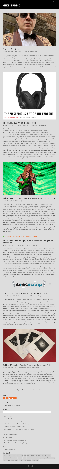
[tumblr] (12, 398)
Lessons (24, 125)
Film (25, 455)
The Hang (53, 458)
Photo (15, 458)
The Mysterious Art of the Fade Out (19, 122)
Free (28, 455)
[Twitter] (7, 398)
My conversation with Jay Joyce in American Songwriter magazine (28, 241)
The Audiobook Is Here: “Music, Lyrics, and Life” (15, 440)
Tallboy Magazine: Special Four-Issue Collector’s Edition (28, 365)
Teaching (35, 296)
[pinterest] (15, 398)
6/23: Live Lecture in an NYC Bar (11, 432)
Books (20, 125)
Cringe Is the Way (7, 418)
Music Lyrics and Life (23, 51)
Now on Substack (11, 49)
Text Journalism (33, 51)
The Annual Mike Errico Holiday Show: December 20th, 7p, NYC (18, 429)
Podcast (20, 458)
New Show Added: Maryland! (10, 434)
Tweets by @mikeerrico (9, 449)
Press (24, 458)
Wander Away (35, 460)
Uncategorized (14, 460)
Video (20, 460)
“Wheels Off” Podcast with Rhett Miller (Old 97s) (15, 443)
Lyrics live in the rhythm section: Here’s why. (14, 426)
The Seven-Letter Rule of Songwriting (12, 421)
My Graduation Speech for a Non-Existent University (16, 423)
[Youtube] (10, 398)
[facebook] (4, 398)
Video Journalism (27, 460)
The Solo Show (7, 460)
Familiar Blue (20, 455)
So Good (29, 458)
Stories (24, 367)
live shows (38, 455)
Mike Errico (7, 51)
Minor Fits (44, 455)
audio (10, 455)
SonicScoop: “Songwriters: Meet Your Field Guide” (25, 293)
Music (49, 455)
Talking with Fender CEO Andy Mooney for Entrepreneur (29, 198)
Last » (40, 390)
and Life (5, 455)
